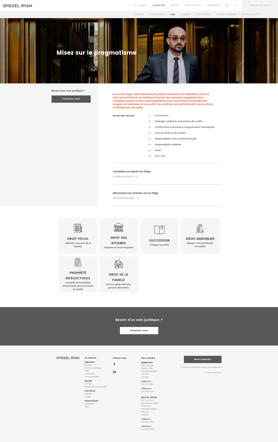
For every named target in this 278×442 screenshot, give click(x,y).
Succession (185, 14)
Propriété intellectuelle (226, 14)
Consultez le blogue (124, 198)
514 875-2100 (147, 384)
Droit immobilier (203, 14)
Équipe (175, 5)
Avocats (88, 384)
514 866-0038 (147, 429)
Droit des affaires (157, 14)
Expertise (159, 5)
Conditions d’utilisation (190, 367)
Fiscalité (88, 365)
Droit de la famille (250, 14)
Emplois (88, 394)
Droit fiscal (139, 14)
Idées (87, 406)
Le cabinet (140, 5)
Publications (193, 5)
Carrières (213, 5)
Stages (88, 396)
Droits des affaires (93, 368)
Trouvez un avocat (123, 176)
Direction (95, 386)
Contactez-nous (260, 5)
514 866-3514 (147, 422)
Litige (172, 14)
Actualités (89, 404)
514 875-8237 (147, 391)
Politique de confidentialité (211, 367)
